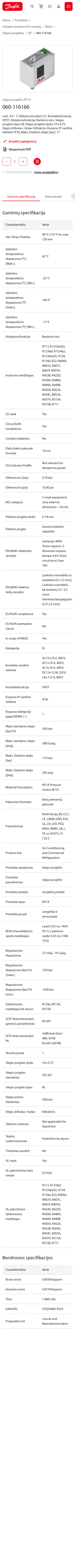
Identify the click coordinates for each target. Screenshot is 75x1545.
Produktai (21, 20)
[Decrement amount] (6, 161)
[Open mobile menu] (69, 6)
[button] (49, 6)
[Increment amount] (23, 161)
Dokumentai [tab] (53, 196)
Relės (48, 26)
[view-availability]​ (46, 172)
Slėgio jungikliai (13, 33)
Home (6, 20)
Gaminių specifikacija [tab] (21, 196)
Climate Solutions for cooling (21, 26)
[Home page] (12, 6)
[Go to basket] (41, 6)
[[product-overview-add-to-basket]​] (37, 161)
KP (30, 33)
